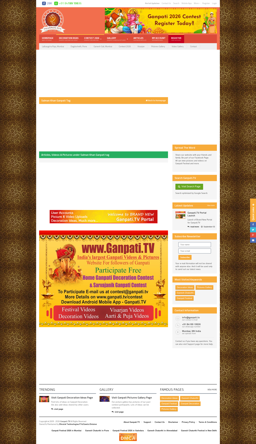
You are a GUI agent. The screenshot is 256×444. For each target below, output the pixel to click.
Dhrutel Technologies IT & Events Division (78, 424)
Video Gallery (178, 46)
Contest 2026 (125, 46)
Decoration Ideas (69, 38)
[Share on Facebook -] (253, 224)
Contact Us (166, 3)
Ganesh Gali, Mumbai (103, 46)
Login (214, 3)
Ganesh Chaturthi (185, 293)
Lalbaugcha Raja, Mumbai (53, 46)
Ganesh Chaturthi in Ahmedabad (162, 430)
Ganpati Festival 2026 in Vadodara (128, 430)
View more (211, 205)
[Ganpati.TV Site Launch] (180, 215)
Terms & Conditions (208, 422)
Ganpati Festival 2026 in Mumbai (66, 430)
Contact (193, 46)
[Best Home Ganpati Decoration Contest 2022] (103, 231)
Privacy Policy (188, 422)
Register (206, 3)
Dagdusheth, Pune (79, 46)
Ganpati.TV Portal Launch (197, 214)
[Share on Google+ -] (253, 235)
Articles (139, 38)
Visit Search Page (190, 186)
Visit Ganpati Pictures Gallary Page (132, 398)
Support (147, 422)
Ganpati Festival (184, 298)
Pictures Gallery (158, 46)
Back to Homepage (157, 100)
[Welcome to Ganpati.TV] (103, 211)
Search (176, 3)
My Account (158, 38)
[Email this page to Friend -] (253, 240)
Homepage (47, 38)
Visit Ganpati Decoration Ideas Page (72, 398)
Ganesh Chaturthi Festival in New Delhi (199, 430)
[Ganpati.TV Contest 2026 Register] (161, 9)
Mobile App (187, 3)
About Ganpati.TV (132, 422)
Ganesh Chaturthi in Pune (97, 430)
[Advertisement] (103, 73)
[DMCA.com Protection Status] (128, 434)
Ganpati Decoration (190, 403)
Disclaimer (173, 422)
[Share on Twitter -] (253, 229)
